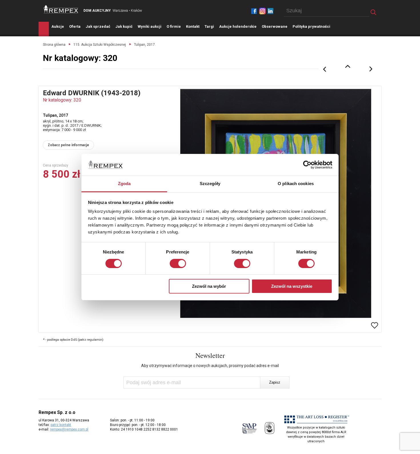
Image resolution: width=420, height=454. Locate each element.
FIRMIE (174, 26)
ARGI (209, 26)
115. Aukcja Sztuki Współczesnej (99, 45)
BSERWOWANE (274, 26)
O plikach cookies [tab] (296, 183)
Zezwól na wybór (209, 286)
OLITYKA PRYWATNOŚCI (311, 26)
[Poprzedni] (324, 69)
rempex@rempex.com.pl (69, 429)
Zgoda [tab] (124, 183)
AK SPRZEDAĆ (98, 26)
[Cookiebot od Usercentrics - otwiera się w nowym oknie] (307, 164)
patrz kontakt (61, 425)
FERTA (75, 26)
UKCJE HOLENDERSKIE (238, 26)
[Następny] (371, 69)
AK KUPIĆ (124, 26)
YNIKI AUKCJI (149, 26)
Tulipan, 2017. (145, 45)
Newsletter (210, 355)
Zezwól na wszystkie (291, 286)
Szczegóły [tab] (210, 183)
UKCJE (57, 26)
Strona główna (54, 45)
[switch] (178, 263)
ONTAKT (192, 26)
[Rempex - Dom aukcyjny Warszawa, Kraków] (61, 9)
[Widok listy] (348, 66)
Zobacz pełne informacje (68, 145)
